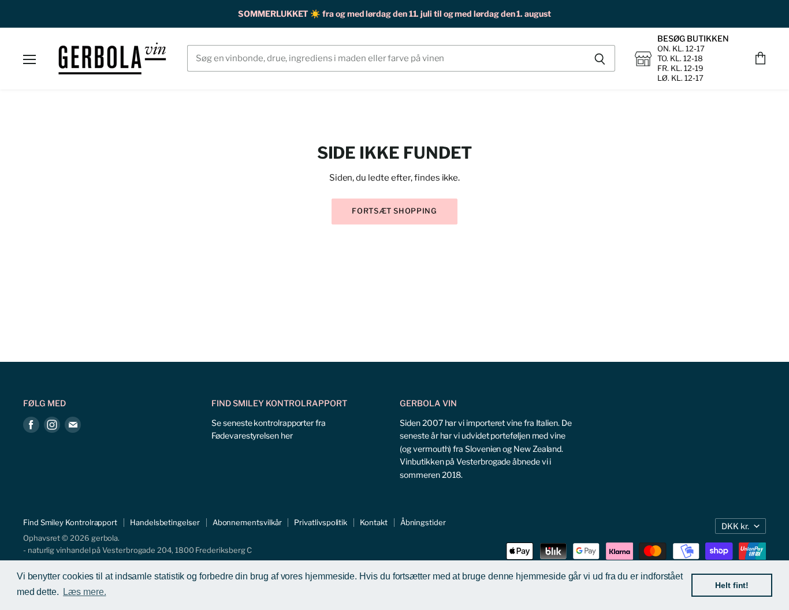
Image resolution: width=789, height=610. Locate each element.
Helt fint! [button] (732, 585)
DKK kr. (735, 526)
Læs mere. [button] (84, 592)
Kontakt (373, 522)
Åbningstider (423, 522)
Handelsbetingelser (165, 522)
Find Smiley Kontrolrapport (70, 522)
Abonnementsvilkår (247, 522)
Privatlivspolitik (320, 522)
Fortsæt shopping (394, 211)
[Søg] (600, 59)
